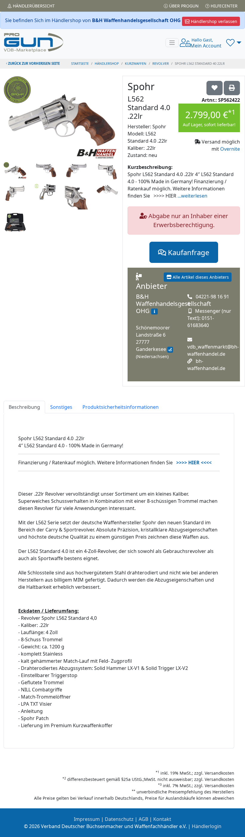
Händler (33, 6)
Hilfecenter (223, 6)
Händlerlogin (206, 826)
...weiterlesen (192, 195)
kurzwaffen (135, 63)
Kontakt (162, 819)
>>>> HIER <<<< (194, 462)
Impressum (87, 819)
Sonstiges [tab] (61, 407)
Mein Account (205, 43)
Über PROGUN (183, 6)
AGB (143, 819)
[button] (233, 42)
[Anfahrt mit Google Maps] (170, 350)
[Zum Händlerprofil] (154, 312)
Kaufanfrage (187, 252)
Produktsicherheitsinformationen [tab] (120, 407)
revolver (160, 63)
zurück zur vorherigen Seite (33, 63)
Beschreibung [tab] (24, 407)
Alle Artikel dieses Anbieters (200, 277)
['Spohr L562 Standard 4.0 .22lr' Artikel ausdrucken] (232, 88)
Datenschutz (119, 819)
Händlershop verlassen (213, 21)
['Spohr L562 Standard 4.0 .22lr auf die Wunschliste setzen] (214, 88)
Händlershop (107, 63)
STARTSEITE (80, 63)
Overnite (230, 149)
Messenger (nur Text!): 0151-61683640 (209, 318)
